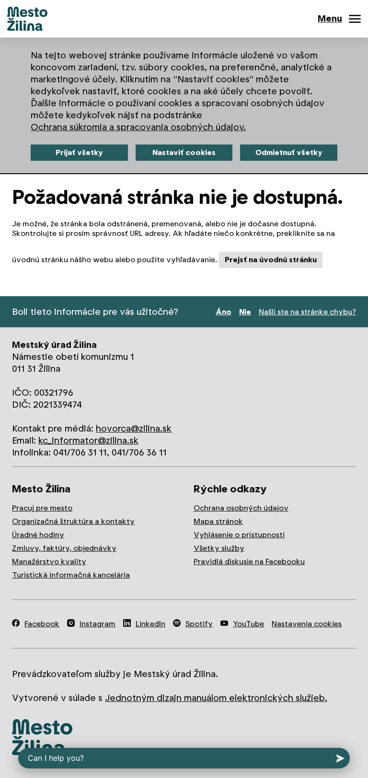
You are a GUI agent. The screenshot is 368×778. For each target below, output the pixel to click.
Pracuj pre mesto (42, 508)
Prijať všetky (79, 152)
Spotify (199, 624)
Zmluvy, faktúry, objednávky (64, 548)
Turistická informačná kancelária (71, 575)
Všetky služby (219, 548)
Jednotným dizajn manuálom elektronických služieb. (216, 697)
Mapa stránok (218, 521)
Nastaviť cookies (184, 152)
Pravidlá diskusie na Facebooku (249, 561)
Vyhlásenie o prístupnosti (239, 535)
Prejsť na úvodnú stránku (271, 260)
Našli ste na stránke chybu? (307, 312)
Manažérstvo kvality (49, 561)
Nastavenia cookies (307, 624)
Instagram (97, 624)
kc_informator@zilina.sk (88, 440)
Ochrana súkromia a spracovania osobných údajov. (138, 127)
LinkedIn (150, 624)
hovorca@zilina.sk (134, 428)
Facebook (41, 624)
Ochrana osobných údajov (241, 508)
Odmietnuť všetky (288, 152)
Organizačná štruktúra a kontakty (73, 521)
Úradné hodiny (38, 535)
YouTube (248, 624)
